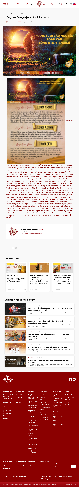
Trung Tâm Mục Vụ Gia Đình (28, 465)
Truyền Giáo (43, 402)
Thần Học (42, 397)
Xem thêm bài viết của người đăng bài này (31, 233)
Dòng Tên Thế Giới (8, 461)
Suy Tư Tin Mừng (44, 417)
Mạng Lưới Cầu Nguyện (31, 410)
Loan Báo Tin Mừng (32, 405)
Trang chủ (8, 13)
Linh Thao (18, 400)
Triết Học (42, 400)
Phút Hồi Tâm (19, 402)
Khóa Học (67, 405)
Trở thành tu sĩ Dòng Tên (8, 399)
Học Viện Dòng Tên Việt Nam (11, 465)
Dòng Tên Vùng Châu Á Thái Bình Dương (26, 461)
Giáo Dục (30, 435)
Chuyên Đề (43, 412)
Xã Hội (42, 410)
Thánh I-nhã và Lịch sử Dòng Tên (8, 395)
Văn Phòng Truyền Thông (32, 445)
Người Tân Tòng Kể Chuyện (57, 399)
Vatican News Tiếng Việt (57, 405)
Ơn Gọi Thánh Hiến (44, 405)
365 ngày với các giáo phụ (57, 421)
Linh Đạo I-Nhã (19, 397)
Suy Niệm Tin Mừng (45, 419)
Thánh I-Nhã (19, 395)
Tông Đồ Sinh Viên (32, 420)
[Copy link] (16, 248)
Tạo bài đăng (22, 476)
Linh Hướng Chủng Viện (32, 402)
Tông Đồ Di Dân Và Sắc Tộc (32, 417)
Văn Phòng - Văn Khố (33, 448)
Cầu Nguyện (43, 415)
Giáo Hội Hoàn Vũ (69, 397)
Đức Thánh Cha (69, 395)
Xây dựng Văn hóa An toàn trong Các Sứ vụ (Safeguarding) (7, 411)
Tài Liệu (54, 476)
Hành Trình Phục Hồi (57, 402)
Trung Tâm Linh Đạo (33, 395)
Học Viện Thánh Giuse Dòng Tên (32, 451)
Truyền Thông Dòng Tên (57, 395)
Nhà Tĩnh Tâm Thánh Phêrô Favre (33, 398)
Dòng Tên (5, 418)
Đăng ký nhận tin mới (58, 463)
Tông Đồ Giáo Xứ (32, 407)
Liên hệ (5, 415)
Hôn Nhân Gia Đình (45, 407)
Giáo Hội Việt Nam (69, 400)
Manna (54, 409)
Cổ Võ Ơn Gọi (31, 433)
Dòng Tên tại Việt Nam (7, 403)
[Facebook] (70, 379)
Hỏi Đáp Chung (44, 479)
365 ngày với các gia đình (58, 425)
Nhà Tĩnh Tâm (41, 465)
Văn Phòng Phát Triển (33, 442)
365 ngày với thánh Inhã (57, 417)
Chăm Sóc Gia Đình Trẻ (33, 426)
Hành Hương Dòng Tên (32, 439)
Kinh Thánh (43, 395)
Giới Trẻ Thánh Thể (32, 423)
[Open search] (71, 4)
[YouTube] (74, 379)
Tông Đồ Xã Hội (31, 414)
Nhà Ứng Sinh (7, 468)
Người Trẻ (59, 476)
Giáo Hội (42, 476)
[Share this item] (25, 289)
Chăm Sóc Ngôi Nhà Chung (33, 430)
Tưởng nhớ (5, 406)
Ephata (54, 414)
